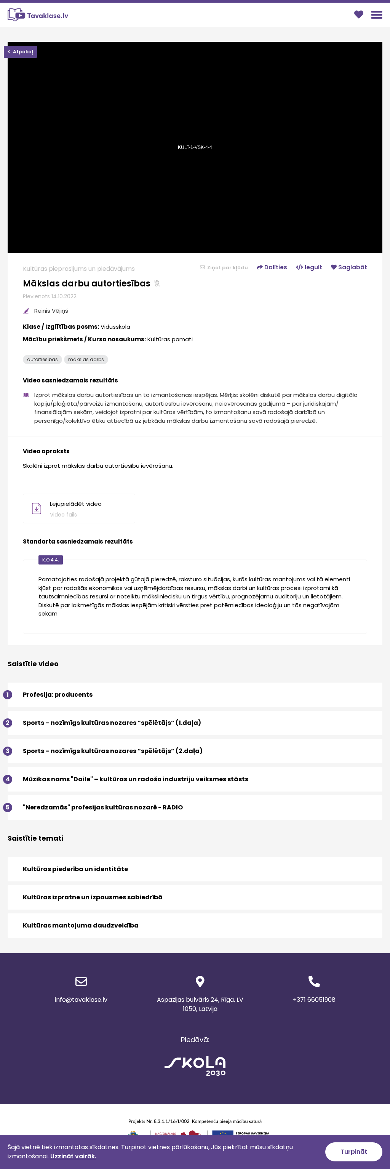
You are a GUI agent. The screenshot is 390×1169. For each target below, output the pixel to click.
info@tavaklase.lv (81, 999)
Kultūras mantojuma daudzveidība (81, 925)
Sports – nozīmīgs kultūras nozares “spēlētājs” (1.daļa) (104, 722)
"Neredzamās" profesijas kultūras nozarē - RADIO (95, 807)
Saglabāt (352, 267)
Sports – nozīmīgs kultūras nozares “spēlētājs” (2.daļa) (105, 751)
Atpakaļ (22, 51)
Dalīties (275, 267)
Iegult (312, 267)
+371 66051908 (314, 999)
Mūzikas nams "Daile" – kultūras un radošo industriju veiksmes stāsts (128, 779)
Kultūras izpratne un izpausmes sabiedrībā (93, 897)
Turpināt (353, 1151)
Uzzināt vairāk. (73, 1156)
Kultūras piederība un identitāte (75, 869)
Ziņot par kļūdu (227, 267)
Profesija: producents (50, 694)
